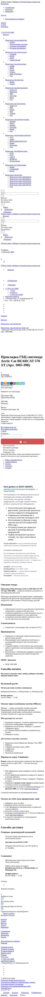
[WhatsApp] (17, 383)
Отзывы (8, 468)
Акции (3, 921)
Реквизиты (9, 11)
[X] (11, 383)
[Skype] (20, 383)
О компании (9, 7)
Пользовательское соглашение (12, 984)
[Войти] (2, 257)
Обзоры (4, 955)
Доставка (8, 466)
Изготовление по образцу (14, 19)
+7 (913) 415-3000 (7, 32)
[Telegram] (23, 383)
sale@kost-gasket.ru (12, 296)
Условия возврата (7, 951)
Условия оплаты (7, 947)
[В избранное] (2, 379)
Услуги (3, 925)
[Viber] (14, 383)
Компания (4, 927)
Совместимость (11, 462)
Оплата (8, 464)
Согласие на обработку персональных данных (18, 982)
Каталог (4, 919)
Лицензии (9, 9)
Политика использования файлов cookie (16, 986)
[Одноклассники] (5, 383)
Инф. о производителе (13, 460)
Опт (25, 442)
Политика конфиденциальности (13, 980)
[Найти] (3, 204)
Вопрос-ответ (6, 953)
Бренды (4, 923)
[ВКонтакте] (2, 383)
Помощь (4, 943)
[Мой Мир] (8, 383)
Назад (12, 291)
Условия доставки (7, 949)
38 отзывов (5, 375)
